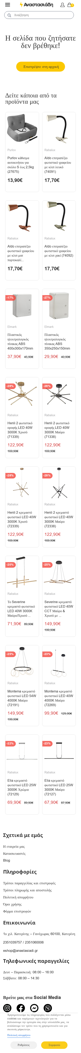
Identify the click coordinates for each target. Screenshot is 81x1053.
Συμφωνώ (54, 1045)
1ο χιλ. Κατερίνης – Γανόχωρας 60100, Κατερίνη (39, 934)
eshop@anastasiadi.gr (20, 950)
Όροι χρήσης (12, 904)
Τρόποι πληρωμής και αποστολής (27, 890)
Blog (6, 860)
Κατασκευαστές (14, 853)
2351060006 (34, 942)
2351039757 (12, 942)
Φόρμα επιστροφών (17, 911)
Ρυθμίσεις (24, 1045)
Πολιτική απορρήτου (18, 897)
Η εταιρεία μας (14, 846)
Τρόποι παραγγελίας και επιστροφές (29, 883)
